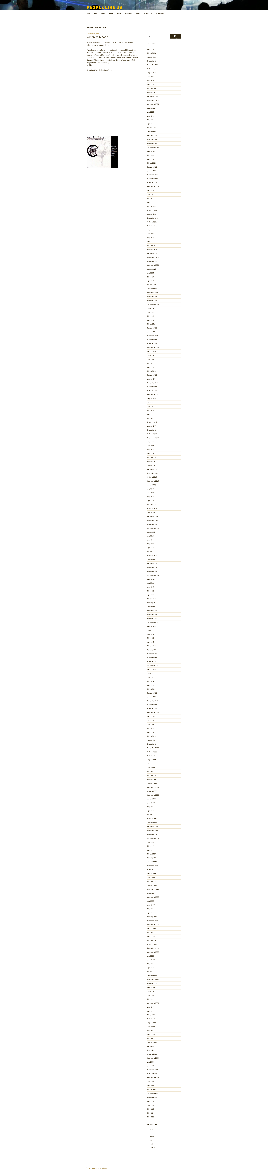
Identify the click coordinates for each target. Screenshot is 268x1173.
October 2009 (152, 752)
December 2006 (153, 866)
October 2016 (152, 434)
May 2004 (150, 932)
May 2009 (150, 771)
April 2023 (150, 159)
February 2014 (152, 555)
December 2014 (152, 516)
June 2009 (151, 767)
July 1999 (150, 1062)
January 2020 (152, 289)
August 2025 (151, 73)
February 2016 (152, 461)
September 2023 (153, 147)
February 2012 (152, 650)
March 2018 (151, 371)
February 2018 (152, 375)
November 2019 (152, 296)
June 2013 (150, 587)
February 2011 (152, 693)
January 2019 (151, 332)
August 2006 (151, 873)
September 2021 (153, 226)
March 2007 (151, 854)
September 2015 (153, 481)
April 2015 (150, 501)
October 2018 (152, 343)
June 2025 (150, 77)
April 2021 (150, 241)
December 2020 (152, 253)
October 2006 (152, 870)
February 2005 (152, 917)
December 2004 (153, 921)
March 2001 (151, 1015)
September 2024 (153, 104)
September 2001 (153, 1003)
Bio (95, 13)
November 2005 (153, 889)
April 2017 (150, 414)
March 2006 (151, 881)
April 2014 (150, 548)
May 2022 (150, 198)
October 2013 (152, 571)
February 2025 (152, 92)
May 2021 (150, 238)
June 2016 (150, 446)
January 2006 (152, 885)
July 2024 (150, 112)
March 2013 (151, 599)
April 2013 (150, 595)
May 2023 (150, 155)
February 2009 (152, 779)
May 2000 (151, 1030)
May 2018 (150, 363)
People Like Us (104, 7)
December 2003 (153, 948)
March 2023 (151, 163)
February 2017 (152, 422)
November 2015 (152, 473)
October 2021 (152, 222)
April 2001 (150, 1011)
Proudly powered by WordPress (96, 1168)
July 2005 (150, 901)
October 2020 (152, 261)
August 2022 (151, 190)
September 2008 (153, 795)
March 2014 (151, 552)
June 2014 (150, 540)
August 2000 (151, 1023)
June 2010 (150, 724)
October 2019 (152, 300)
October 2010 (152, 708)
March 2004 (151, 940)
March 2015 (151, 504)
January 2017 (151, 426)
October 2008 (152, 791)
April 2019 (150, 320)
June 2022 (150, 194)
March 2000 (151, 1038)
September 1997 (153, 1093)
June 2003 (151, 960)
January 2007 (152, 862)
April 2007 (150, 850)
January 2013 (151, 606)
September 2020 (153, 265)
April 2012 (150, 642)
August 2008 (151, 799)
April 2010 (150, 732)
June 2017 (150, 406)
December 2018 (152, 336)
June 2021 (150, 234)
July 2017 (150, 402)
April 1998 (150, 1085)
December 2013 (152, 563)
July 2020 (150, 273)
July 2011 (150, 673)
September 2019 (153, 304)
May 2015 (150, 497)
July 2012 (150, 630)
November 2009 (153, 748)
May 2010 (150, 728)
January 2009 (152, 783)
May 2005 (150, 909)
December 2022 (152, 175)
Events (103, 13)
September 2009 (153, 756)
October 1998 (152, 1074)
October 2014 (152, 524)
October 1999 (152, 1054)
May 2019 (150, 316)
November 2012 (152, 614)
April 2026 (150, 49)
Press (138, 13)
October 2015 (152, 477)
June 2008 (151, 803)
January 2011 (151, 697)
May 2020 (150, 277)
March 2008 (151, 815)
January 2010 (152, 740)
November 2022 (152, 179)
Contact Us (160, 13)
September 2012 (153, 622)
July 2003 (150, 956)
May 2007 (150, 846)
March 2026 (151, 53)
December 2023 (152, 135)
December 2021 (152, 218)
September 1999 (153, 1058)
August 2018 (151, 351)
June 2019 (150, 312)
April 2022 (150, 202)
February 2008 (152, 818)
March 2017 (151, 418)
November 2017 (152, 387)
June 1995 (150, 1105)
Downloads (128, 13)
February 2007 (152, 858)
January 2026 (152, 57)
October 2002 (152, 983)
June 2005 (151, 905)
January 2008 (152, 822)
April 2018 (150, 367)
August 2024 (151, 108)
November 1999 (152, 1050)
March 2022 (151, 206)
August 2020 (151, 269)
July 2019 (150, 308)
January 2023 (152, 171)
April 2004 (151, 936)
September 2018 (153, 347)
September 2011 (152, 665)
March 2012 (151, 646)
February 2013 (152, 603)
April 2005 (151, 913)
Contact (152, 1148)
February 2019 (152, 328)
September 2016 (153, 438)
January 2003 (152, 975)
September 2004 (153, 924)
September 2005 (153, 897)
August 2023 (151, 151)
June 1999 (150, 1066)
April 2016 (150, 453)
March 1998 (151, 1089)
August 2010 (151, 716)
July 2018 (150, 355)
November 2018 (152, 340)
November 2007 (153, 830)
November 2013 (152, 567)
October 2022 (152, 183)
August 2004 (151, 928)
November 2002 (153, 979)
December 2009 (153, 744)
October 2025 (152, 69)
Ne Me (89, 65)
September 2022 (153, 187)
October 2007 (152, 834)
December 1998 (152, 1070)
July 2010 (150, 720)
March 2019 (151, 324)
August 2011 (151, 669)
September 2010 (153, 712)
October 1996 (152, 1097)
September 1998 (153, 1078)
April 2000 (151, 1034)
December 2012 (152, 610)
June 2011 (150, 677)
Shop (111, 13)
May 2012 (150, 638)
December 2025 (152, 61)
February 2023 (152, 167)
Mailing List (148, 13)
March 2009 (151, 775)
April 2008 (151, 811)
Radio (119, 13)
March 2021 (151, 245)
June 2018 (150, 359)
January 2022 (151, 214)
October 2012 (152, 618)
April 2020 (150, 281)
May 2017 (150, 410)
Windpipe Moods (97, 37)
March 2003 (151, 972)
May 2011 (150, 681)
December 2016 (152, 430)
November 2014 (152, 520)
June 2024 (150, 116)
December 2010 (152, 701)
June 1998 (150, 1082)
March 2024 (151, 128)
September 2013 (153, 575)
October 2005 (152, 893)
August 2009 (151, 760)
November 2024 (152, 100)
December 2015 (152, 469)
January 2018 (151, 379)
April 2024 (150, 124)
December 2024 (152, 96)
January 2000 (152, 1042)
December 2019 (152, 292)
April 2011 (150, 685)
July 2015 (150, 489)
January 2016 (151, 465)
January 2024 (152, 131)
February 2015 (152, 508)
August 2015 (151, 485)
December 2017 (152, 383)
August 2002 (151, 987)
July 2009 (150, 764)
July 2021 (150, 230)
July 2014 (150, 536)
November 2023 (152, 139)
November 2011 (152, 657)
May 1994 (150, 1113)
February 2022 (152, 210)
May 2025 (150, 80)
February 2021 (152, 249)
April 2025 (150, 84)
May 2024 (150, 120)
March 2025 (151, 88)
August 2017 (151, 398)
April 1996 (150, 1101)
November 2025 (152, 65)
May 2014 (150, 544)
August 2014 (151, 532)
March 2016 (151, 457)
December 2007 (152, 826)
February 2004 (152, 944)
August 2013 (151, 579)
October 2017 (152, 391)
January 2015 (151, 512)
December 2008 (153, 787)
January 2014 (151, 559)
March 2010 (151, 736)
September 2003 (153, 952)
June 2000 (151, 1026)
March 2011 (151, 689)
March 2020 (151, 285)
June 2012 (150, 634)
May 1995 (150, 1109)
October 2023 (152, 143)
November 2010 (152, 705)
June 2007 (151, 842)
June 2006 (151, 877)
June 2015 (150, 493)
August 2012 (151, 626)
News (88, 13)
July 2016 (150, 442)
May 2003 (150, 964)
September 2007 (153, 838)
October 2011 (152, 661)
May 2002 (150, 999)
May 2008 (150, 807)
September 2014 (153, 528)
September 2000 (153, 1019)
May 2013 (150, 591)
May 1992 (150, 1117)
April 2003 (151, 968)
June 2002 (151, 995)
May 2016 (150, 449)
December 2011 (152, 654)
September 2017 (153, 394)
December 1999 (152, 1046)
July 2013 (150, 583)
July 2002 (150, 991)
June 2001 (150, 1007)
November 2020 (153, 257)
